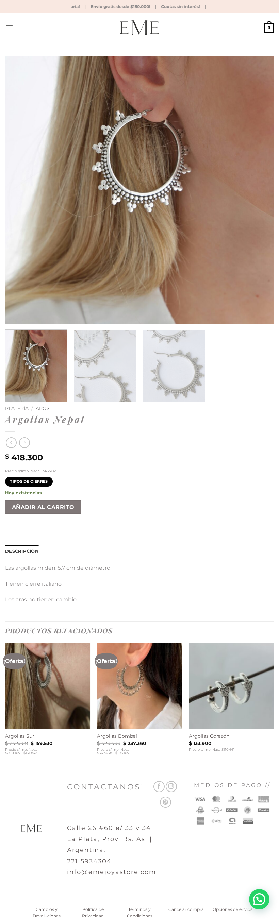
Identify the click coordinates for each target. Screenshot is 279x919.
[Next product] (11, 442)
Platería (17, 408)
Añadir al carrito (43, 507)
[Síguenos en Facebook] (159, 786)
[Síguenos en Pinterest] (165, 802)
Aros (43, 408)
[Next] (260, 190)
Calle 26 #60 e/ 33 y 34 (109, 828)
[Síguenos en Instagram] (171, 786)
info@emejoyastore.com (111, 872)
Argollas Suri (20, 736)
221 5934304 (89, 861)
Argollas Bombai (117, 736)
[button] (9, 27)
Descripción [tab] (22, 551)
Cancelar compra (186, 909)
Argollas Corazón (209, 736)
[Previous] (19, 190)
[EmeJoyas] (139, 28)
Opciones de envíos (232, 909)
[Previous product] (24, 442)
